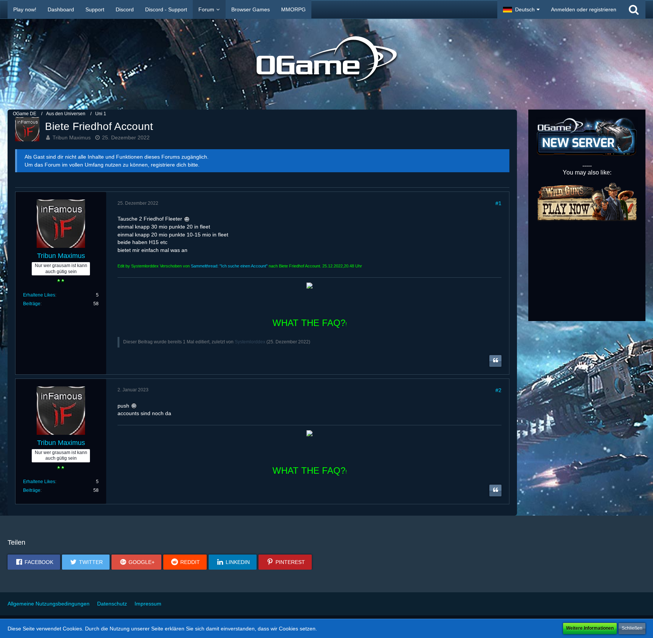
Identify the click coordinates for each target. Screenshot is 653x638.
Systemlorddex (250, 341)
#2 (498, 390)
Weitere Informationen (590, 628)
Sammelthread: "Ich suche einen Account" (229, 266)
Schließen (632, 628)
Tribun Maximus (72, 137)
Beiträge (31, 303)
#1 (498, 203)
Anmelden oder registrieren (583, 9)
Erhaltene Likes (39, 295)
